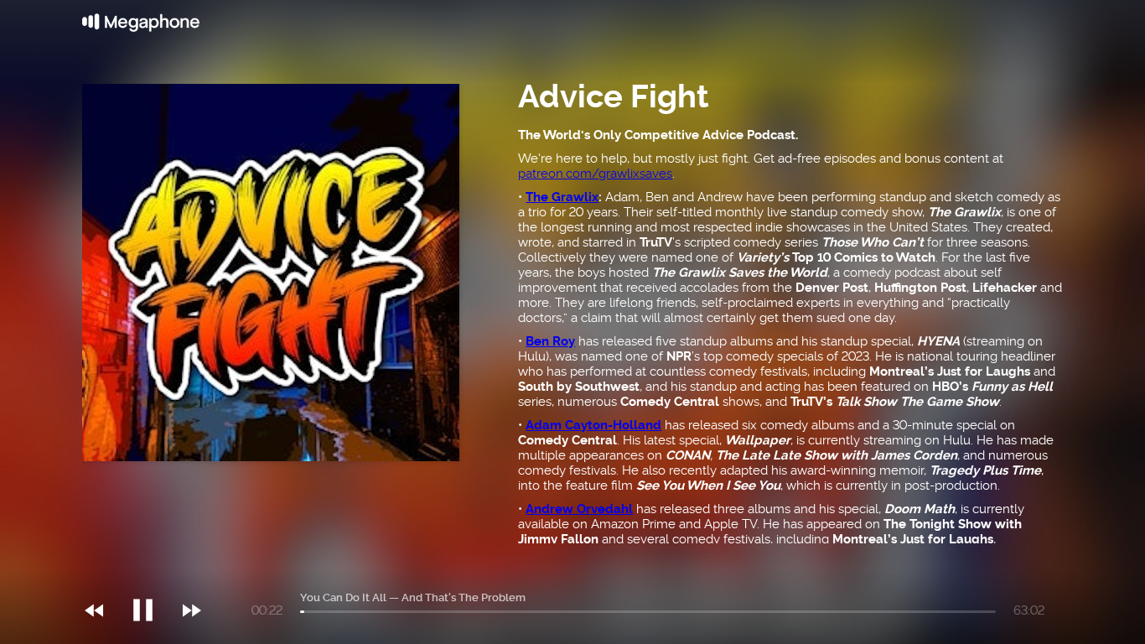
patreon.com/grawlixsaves (595, 173)
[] (151, 576)
